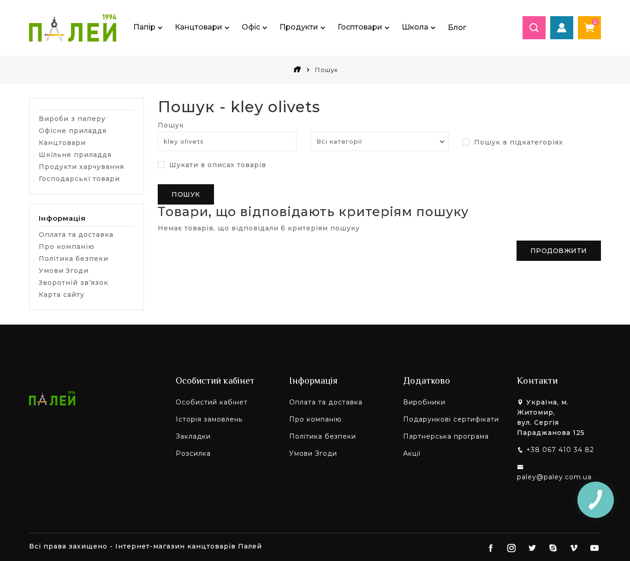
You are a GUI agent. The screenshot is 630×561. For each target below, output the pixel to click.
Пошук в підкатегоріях (517, 142)
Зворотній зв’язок (73, 282)
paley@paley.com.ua (554, 477)
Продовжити (558, 251)
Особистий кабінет (212, 402)
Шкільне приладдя (75, 155)
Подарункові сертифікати (451, 419)
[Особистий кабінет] (561, 27)
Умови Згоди (64, 270)
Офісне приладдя (73, 131)
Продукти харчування (81, 167)
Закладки (193, 436)
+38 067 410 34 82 (560, 450)
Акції (412, 453)
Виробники (424, 402)
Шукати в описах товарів (216, 165)
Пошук (171, 125)
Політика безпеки (73, 258)
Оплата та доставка (76, 234)
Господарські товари (79, 179)
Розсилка (193, 453)
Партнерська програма (446, 436)
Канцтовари (62, 143)
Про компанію (67, 246)
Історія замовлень (209, 419)
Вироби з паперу (72, 119)
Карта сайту (61, 294)
